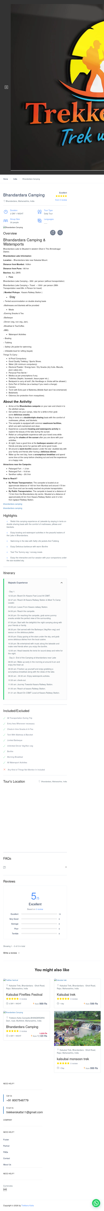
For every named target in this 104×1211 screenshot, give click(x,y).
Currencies (8, 1185)
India (15, 179)
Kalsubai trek (66, 994)
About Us (7, 1164)
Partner (6, 1145)
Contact (6, 1158)
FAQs (5, 1152)
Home (5, 179)
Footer (6, 1139)
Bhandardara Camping (22, 1026)
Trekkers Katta (27, 1205)
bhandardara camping (12, 504)
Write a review (10, 952)
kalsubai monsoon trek (73, 1058)
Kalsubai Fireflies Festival (24, 994)
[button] (96, 1203)
